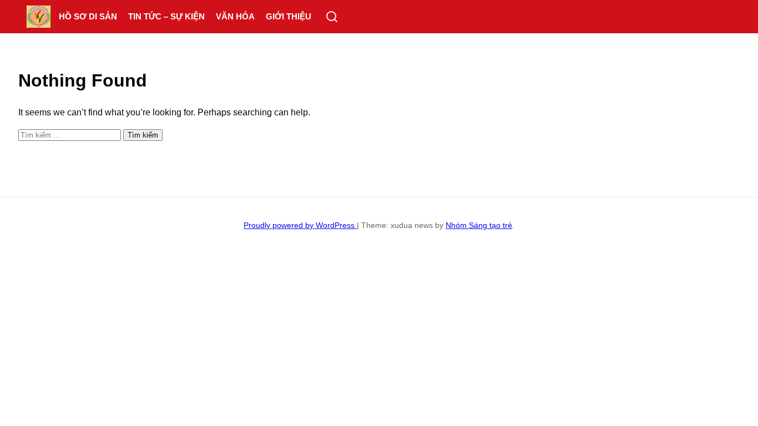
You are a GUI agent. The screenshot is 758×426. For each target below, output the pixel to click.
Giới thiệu (288, 16)
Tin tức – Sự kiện (166, 16)
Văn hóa (235, 16)
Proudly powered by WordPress (300, 225)
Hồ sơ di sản (88, 16)
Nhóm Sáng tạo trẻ (479, 225)
